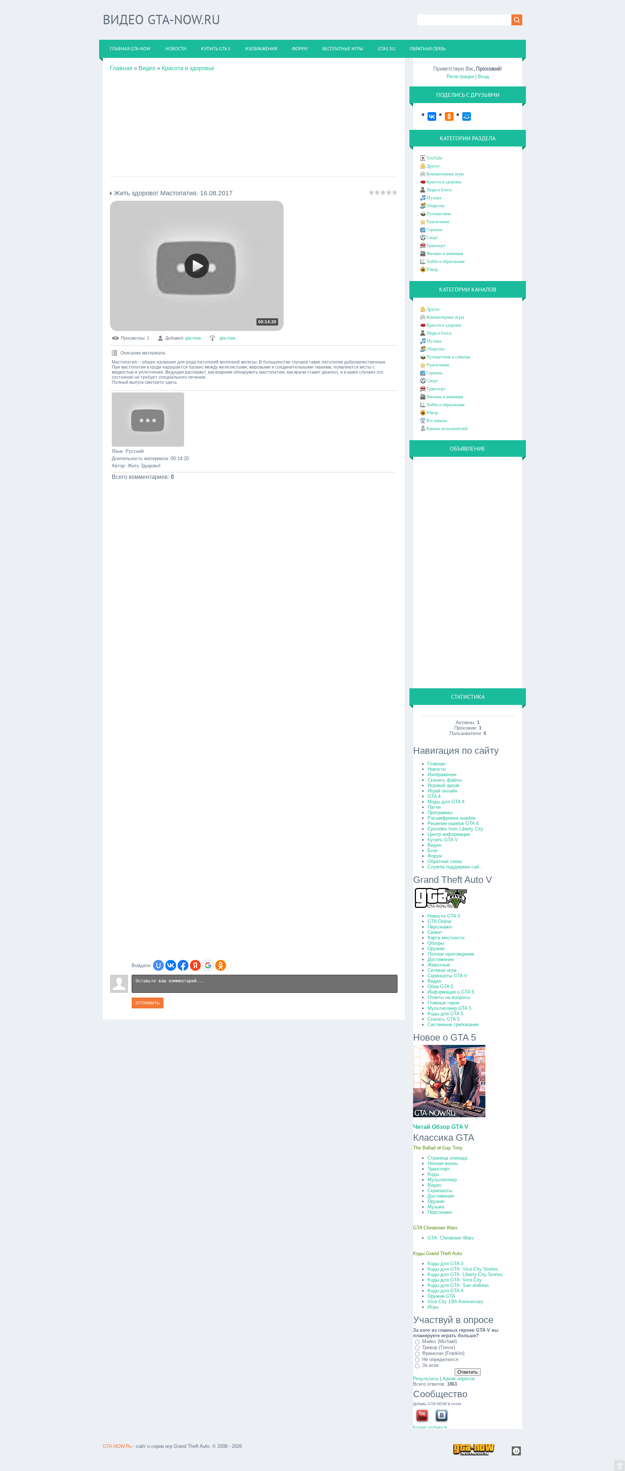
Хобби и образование (445, 261)
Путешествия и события (448, 357)
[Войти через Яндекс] (195, 965)
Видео (147, 68)
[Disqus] (254, 676)
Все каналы (436, 420)
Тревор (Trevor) (438, 1347)
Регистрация (460, 76)
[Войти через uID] (158, 965)
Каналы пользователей (446, 428)
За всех (430, 1365)
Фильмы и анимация (444, 253)
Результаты (425, 1378)
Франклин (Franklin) (443, 1353)
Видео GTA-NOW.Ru (161, 19)
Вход (483, 76)
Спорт (432, 237)
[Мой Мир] (463, 116)
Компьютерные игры (445, 174)
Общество (435, 205)
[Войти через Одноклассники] (220, 965)
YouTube (434, 158)
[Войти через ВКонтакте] (170, 965)
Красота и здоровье (188, 68)
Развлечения (437, 221)
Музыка (433, 197)
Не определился (440, 1359)
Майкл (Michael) (439, 1341)
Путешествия (438, 213)
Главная (121, 68)
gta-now (193, 338)
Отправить (148, 1003)
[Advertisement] (253, 122)
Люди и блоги (438, 189)
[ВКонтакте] (428, 116)
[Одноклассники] (446, 116)
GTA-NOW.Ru (117, 1446)
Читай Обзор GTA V (440, 1127)
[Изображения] (148, 419)
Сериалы (434, 229)
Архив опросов (458, 1378)
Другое (432, 166)
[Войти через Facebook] (183, 965)
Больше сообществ (430, 1427)
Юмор (432, 269)
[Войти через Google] (208, 965)
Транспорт (435, 245)
